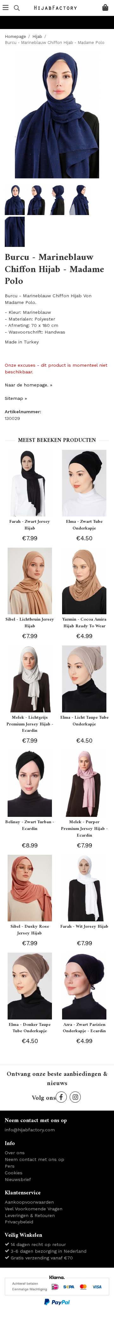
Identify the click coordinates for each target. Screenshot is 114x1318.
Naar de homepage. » (28, 384)
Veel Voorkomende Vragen (33, 1208)
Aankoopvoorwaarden (29, 1202)
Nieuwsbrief (18, 1179)
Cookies (13, 1172)
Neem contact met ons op (34, 1159)
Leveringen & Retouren (30, 1215)
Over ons (15, 1152)
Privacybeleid (19, 1221)
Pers (10, 1166)
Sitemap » (16, 398)
